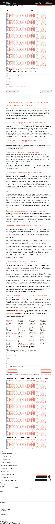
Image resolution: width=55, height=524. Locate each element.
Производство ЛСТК (5, 483)
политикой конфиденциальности (46, 374)
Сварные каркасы (5, 471)
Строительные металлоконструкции (9, 468)
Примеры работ (3, 485)
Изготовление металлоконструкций (8, 453)
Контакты (2, 486)
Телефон (8, 78)
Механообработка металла (7, 474)
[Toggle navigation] (4, 2)
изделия (41, 280)
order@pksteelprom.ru (38, 2)
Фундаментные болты (6, 462)
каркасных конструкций (17, 126)
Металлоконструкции (6, 456)
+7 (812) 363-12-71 (38, 3)
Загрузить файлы (12, 91)
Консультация (48, 2)
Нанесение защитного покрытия (9, 480)
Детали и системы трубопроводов (9, 465)
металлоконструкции (17, 213)
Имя (7, 73)
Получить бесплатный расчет (41, 479)
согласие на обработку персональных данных (25, 374)
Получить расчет (46, 91)
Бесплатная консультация (41, 476)
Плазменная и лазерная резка (8, 477)
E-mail (7, 84)
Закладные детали (5, 459)
